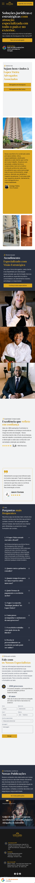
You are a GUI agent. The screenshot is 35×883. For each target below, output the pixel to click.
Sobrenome (20, 706)
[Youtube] (17, 874)
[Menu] (3, 3)
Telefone (20, 712)
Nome (3, 706)
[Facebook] (20, 874)
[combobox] (17, 720)
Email (3, 712)
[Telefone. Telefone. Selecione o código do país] (20, 715)
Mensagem (5, 724)
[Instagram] (15, 874)
